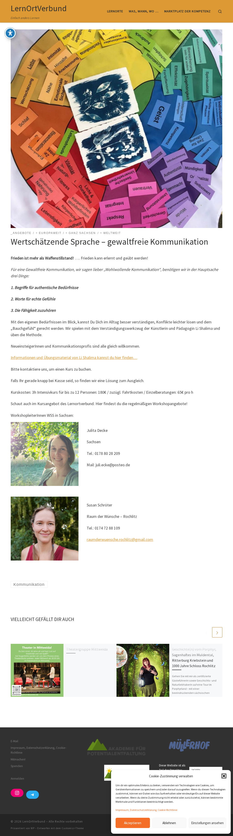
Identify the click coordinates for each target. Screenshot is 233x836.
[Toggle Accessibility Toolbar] (10, 33)
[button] (224, 776)
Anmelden (17, 779)
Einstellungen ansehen (207, 823)
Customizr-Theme (73, 828)
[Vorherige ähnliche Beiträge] (206, 632)
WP (33, 828)
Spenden (17, 766)
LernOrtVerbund (34, 821)
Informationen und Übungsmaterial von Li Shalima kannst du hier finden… (74, 357)
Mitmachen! (18, 759)
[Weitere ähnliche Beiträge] (217, 632)
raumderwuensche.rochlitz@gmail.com (120, 539)
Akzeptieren (132, 823)
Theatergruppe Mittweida (87, 649)
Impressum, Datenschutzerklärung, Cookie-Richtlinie (146, 810)
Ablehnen (169, 823)
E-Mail (14, 741)
